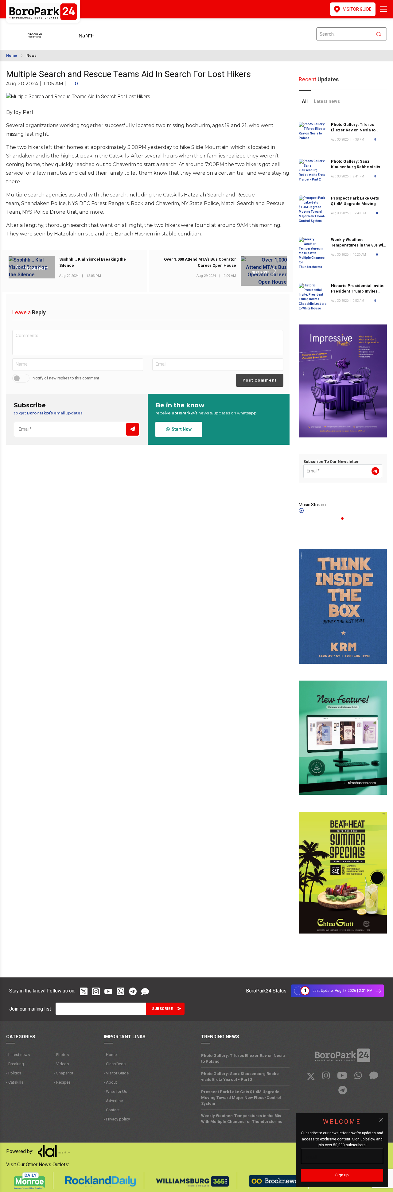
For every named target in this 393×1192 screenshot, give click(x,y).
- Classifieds (115, 1064)
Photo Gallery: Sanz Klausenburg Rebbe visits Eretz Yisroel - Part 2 (355, 167)
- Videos (61, 1064)
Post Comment (260, 380)
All (305, 101)
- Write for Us (115, 1091)
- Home (110, 1054)
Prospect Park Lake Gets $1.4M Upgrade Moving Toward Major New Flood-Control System (356, 206)
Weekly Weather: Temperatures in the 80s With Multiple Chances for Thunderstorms (359, 247)
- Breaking (15, 1064)
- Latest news (18, 1054)
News (31, 55)
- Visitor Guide (116, 1073)
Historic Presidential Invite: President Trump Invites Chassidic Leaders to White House (357, 294)
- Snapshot (63, 1073)
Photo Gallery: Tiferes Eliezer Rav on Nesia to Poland (353, 130)
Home (11, 55)
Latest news (327, 101)
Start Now (181, 429)
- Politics (13, 1073)
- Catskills (14, 1082)
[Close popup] (381, 1120)
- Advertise (113, 1100)
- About (110, 1082)
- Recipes (62, 1082)
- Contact (112, 1110)
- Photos (61, 1054)
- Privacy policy (117, 1119)
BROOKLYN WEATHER (96, 34)
